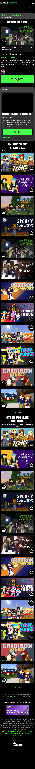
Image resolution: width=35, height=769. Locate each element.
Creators (4, 15)
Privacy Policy (5, 731)
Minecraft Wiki (17, 735)
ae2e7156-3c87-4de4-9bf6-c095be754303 (16, 696)
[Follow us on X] (16, 737)
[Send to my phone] (27, 47)
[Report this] (31, 47)
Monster (28, 64)
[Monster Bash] (17, 35)
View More (17, 412)
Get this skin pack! (17, 79)
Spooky (23, 64)
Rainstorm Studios (15, 15)
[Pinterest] (18, 737)
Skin (33, 64)
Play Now (17, 132)
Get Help (27, 733)
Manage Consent (16, 731)
